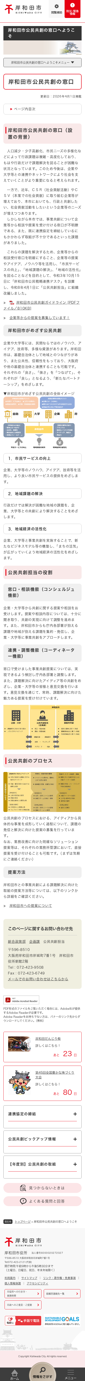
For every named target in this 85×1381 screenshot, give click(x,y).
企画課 (34, 941)
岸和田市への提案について (31, 905)
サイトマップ (29, 1278)
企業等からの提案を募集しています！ (40, 317)
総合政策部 (17, 941)
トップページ (23, 1221)
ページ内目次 (25, 109)
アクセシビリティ (37, 1283)
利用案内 (10, 1278)
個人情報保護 (13, 1283)
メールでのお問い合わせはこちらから (38, 979)
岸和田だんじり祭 (48, 1038)
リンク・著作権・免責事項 (59, 1278)
